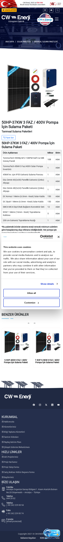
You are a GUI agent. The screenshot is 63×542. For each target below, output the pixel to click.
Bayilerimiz (9, 477)
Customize (29, 302)
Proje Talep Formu (11, 467)
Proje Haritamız (10, 462)
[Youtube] (58, 404)
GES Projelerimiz (11, 457)
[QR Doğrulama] (45, 10)
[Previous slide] (29, 323)
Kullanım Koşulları (28, 538)
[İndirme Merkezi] (51, 10)
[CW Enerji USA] (45, 19)
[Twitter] (46, 404)
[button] (57, 10)
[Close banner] (59, 237)
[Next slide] (34, 323)
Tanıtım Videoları (11, 437)
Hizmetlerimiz (10, 427)
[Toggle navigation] (57, 19)
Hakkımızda (9, 422)
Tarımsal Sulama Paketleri (46, 41)
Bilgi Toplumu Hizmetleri (14, 432)
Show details (47, 284)
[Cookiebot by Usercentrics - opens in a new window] (40, 237)
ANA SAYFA (9, 41)
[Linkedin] (52, 404)
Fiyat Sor (9, 137)
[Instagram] (40, 404)
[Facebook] (34, 404)
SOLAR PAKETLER (24, 41)
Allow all (31, 293)
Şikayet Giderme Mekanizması (17, 447)
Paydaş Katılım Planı (12, 442)
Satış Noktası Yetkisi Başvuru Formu (19, 472)
